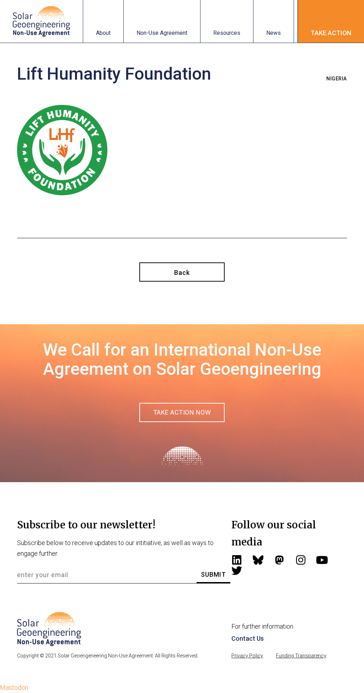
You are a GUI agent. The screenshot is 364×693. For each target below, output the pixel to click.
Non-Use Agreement (161, 33)
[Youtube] (322, 560)
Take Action (331, 33)
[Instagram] (300, 560)
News (273, 33)
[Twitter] (236, 570)
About (103, 33)
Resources (226, 33)
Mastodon (14, 687)
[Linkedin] (236, 560)
